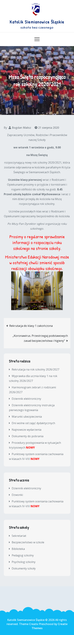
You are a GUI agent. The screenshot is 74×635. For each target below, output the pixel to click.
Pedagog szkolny (23, 555)
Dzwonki (17, 495)
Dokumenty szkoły (24, 568)
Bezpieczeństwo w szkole (28, 542)
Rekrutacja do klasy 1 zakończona (31, 326)
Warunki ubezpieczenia (27, 416)
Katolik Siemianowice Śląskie (37, 22)
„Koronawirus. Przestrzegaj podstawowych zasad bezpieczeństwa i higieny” (40, 338)
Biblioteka (18, 549)
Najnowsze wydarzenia (26, 430)
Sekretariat (19, 536)
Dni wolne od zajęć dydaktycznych (33, 423)
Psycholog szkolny (23, 562)
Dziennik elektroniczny (26, 399)
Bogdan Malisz (21, 128)
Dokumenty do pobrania (27, 436)
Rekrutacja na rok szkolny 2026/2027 (35, 369)
